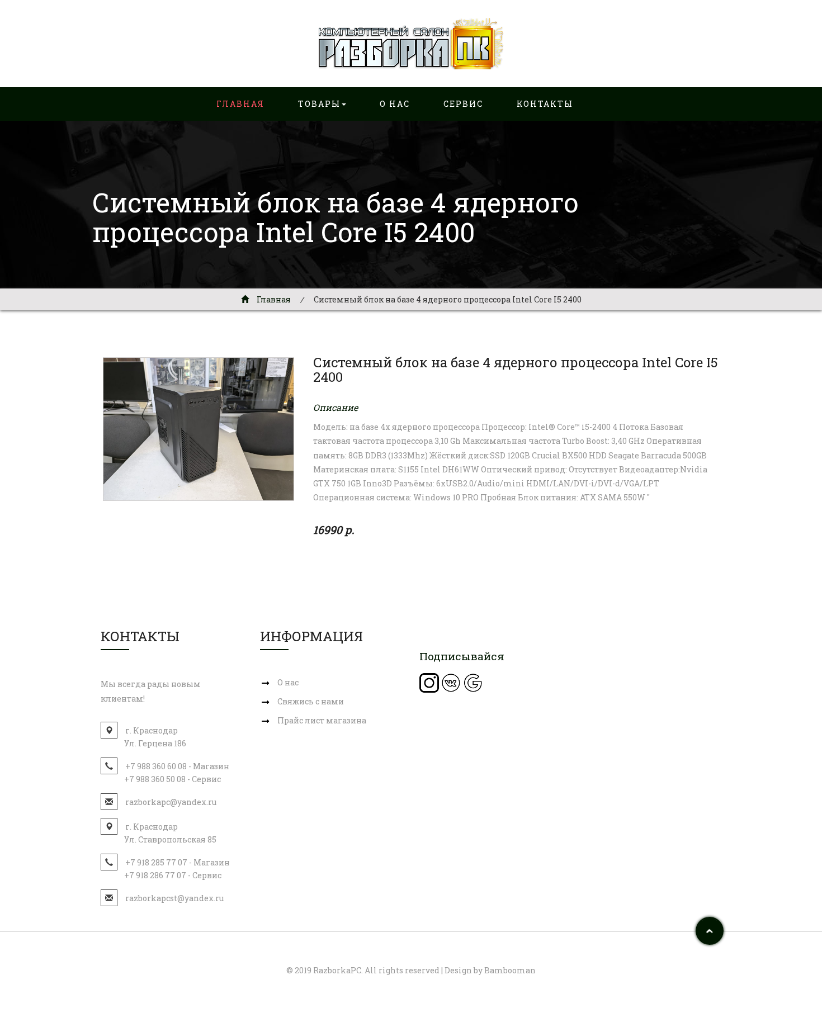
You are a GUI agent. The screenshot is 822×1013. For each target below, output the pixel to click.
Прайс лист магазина (321, 720)
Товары (319, 103)
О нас (395, 103)
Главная (240, 103)
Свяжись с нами (310, 701)
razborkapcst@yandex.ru (174, 898)
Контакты (545, 103)
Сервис (463, 103)
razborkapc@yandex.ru (170, 802)
